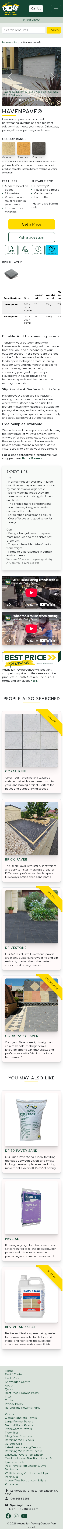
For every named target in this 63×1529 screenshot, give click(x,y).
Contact (10, 1400)
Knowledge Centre (17, 1381)
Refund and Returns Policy (22, 1407)
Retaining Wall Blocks (19, 1440)
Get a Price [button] (31, 224)
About (9, 1385)
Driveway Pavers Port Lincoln (24, 1454)
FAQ (8, 1396)
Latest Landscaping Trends (23, 1447)
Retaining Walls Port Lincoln (23, 1451)
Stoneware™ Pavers (18, 1429)
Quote (9, 1389)
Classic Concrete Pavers (21, 1417)
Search (54, 30)
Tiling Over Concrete (18, 1436)
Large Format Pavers (19, 1421)
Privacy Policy (14, 1404)
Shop (16, 42)
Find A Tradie (13, 1374)
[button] (10, 76)
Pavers (9, 1414)
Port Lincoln (32, 19)
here (34, 680)
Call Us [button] (36, 8)
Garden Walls (13, 1443)
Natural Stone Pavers (19, 1425)
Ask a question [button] (31, 237)
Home (6, 42)
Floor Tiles (11, 1432)
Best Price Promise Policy (22, 1393)
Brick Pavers (32, 458)
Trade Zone (12, 1378)
